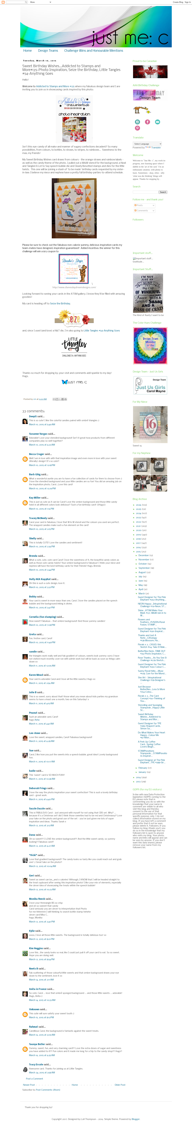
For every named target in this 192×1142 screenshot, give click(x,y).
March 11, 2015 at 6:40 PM (41, 799)
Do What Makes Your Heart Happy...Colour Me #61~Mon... (151, 735)
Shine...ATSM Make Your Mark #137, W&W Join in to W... (152, 613)
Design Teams (48, 51)
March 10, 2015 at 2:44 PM (42, 570)
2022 (139, 522)
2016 (138, 547)
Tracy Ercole (36, 1065)
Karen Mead (36, 675)
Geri (31, 876)
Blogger (136, 1119)
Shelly (32, 538)
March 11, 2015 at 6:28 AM (41, 741)
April (141, 589)
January (143, 772)
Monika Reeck (37, 899)
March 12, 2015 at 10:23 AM (42, 889)
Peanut (33, 713)
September (144, 568)
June (141, 581)
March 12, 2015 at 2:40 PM (42, 922)
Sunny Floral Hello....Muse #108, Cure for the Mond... (152, 672)
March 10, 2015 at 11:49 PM (42, 642)
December (144, 555)
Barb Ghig (34, 474)
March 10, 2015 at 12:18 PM (42, 465)
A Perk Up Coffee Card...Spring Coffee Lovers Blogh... (149, 744)
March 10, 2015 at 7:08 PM (42, 625)
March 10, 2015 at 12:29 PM (42, 488)
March (142, 593)
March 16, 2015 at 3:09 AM (42, 1035)
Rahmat (33, 1027)
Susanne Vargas (38, 434)
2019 (138, 535)
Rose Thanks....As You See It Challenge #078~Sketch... (152, 659)
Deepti (33, 416)
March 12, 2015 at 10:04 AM (42, 866)
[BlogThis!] (57, 399)
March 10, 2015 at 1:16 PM (41, 509)
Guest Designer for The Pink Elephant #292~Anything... (152, 598)
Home (27, 51)
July (141, 577)
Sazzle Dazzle (37, 809)
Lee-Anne (34, 733)
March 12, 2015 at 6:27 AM (42, 846)
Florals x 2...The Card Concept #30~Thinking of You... (151, 698)
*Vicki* (33, 855)
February (143, 768)
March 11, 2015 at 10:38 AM (42, 779)
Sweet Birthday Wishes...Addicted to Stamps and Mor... (149, 717)
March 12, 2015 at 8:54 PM (41, 959)
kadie (32, 771)
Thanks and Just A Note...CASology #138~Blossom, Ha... (148, 638)
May (141, 585)
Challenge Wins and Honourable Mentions (93, 51)
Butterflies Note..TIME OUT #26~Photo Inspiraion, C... (152, 652)
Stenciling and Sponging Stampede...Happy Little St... (151, 708)
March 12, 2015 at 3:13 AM (41, 825)
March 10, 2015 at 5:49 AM (42, 424)
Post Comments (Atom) (48, 1090)
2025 (139, 509)
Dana (32, 835)
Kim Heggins (36, 948)
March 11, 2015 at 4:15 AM (41, 703)
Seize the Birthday (60, 303)
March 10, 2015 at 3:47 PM (42, 607)
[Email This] (54, 399)
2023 (139, 517)
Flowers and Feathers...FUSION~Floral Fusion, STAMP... (151, 622)
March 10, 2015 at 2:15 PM (41, 529)
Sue (31, 751)
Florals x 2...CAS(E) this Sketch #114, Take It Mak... (152, 645)
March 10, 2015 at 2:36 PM (42, 546)
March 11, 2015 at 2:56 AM (41, 683)
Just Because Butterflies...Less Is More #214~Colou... (151, 689)
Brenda (33, 556)
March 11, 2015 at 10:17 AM (42, 762)
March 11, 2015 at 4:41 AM (41, 724)
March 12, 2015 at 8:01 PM (41, 939)
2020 (139, 530)
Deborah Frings (38, 788)
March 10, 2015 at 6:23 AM (42, 445)
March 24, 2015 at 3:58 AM (42, 1073)
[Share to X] (59, 399)
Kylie (32, 931)
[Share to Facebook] (62, 399)
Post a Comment (34, 1079)
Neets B (33, 969)
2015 (138, 552)
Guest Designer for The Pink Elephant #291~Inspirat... (152, 630)
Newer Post (29, 1085)
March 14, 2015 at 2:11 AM (41, 980)
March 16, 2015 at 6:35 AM (42, 1055)
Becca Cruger (36, 454)
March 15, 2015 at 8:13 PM (41, 1017)
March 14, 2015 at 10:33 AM (42, 1000)
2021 (138, 526)
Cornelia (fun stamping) (42, 617)
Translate (156, 148)
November (144, 560)
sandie (33, 652)
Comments (142, 211)
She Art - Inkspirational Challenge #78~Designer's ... (151, 680)
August (142, 572)
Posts (139, 205)
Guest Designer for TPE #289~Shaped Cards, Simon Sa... (149, 726)
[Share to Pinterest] (65, 399)
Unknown (34, 1009)
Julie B (32, 692)
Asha (36, 720)
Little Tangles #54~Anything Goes (102, 330)
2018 (138, 539)
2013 (138, 782)
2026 (139, 505)
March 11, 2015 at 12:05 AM (42, 666)
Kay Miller (35, 498)
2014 (138, 777)
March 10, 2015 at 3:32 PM (41, 587)
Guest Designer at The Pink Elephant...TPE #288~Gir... (151, 761)
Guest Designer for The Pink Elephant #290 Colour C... (152, 665)
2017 (138, 543)
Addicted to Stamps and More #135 (55, 86)
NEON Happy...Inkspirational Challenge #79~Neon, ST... (152, 605)
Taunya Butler (37, 1044)
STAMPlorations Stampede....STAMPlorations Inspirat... (152, 753)
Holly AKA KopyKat (40, 579)
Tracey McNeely (38, 518)
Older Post (120, 1085)
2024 (139, 513)
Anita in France (37, 989)
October (143, 564)
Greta (32, 634)
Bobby (32, 597)
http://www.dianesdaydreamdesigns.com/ (74, 287)
